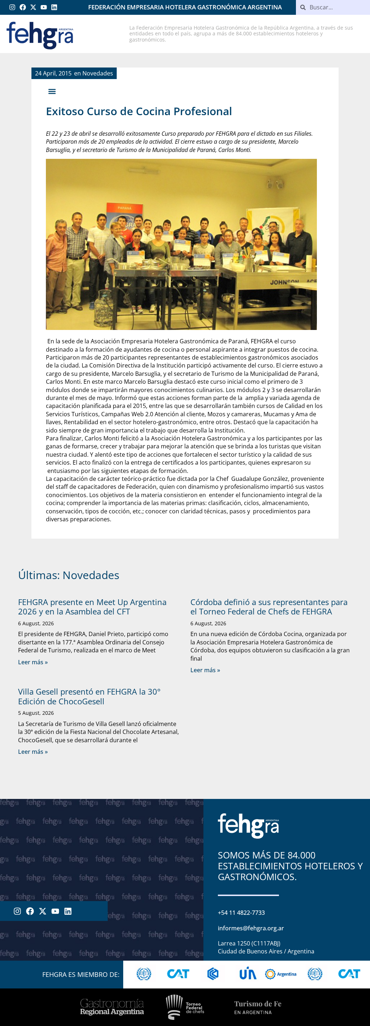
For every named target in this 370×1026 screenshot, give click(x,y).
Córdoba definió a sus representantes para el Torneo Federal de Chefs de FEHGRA (269, 606)
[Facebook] (23, 7)
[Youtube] (43, 7)
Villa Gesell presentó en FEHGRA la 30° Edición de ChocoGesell (89, 696)
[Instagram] (12, 7)
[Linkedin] (54, 7)
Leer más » (33, 662)
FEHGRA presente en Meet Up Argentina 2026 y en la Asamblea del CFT (92, 606)
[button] (52, 91)
